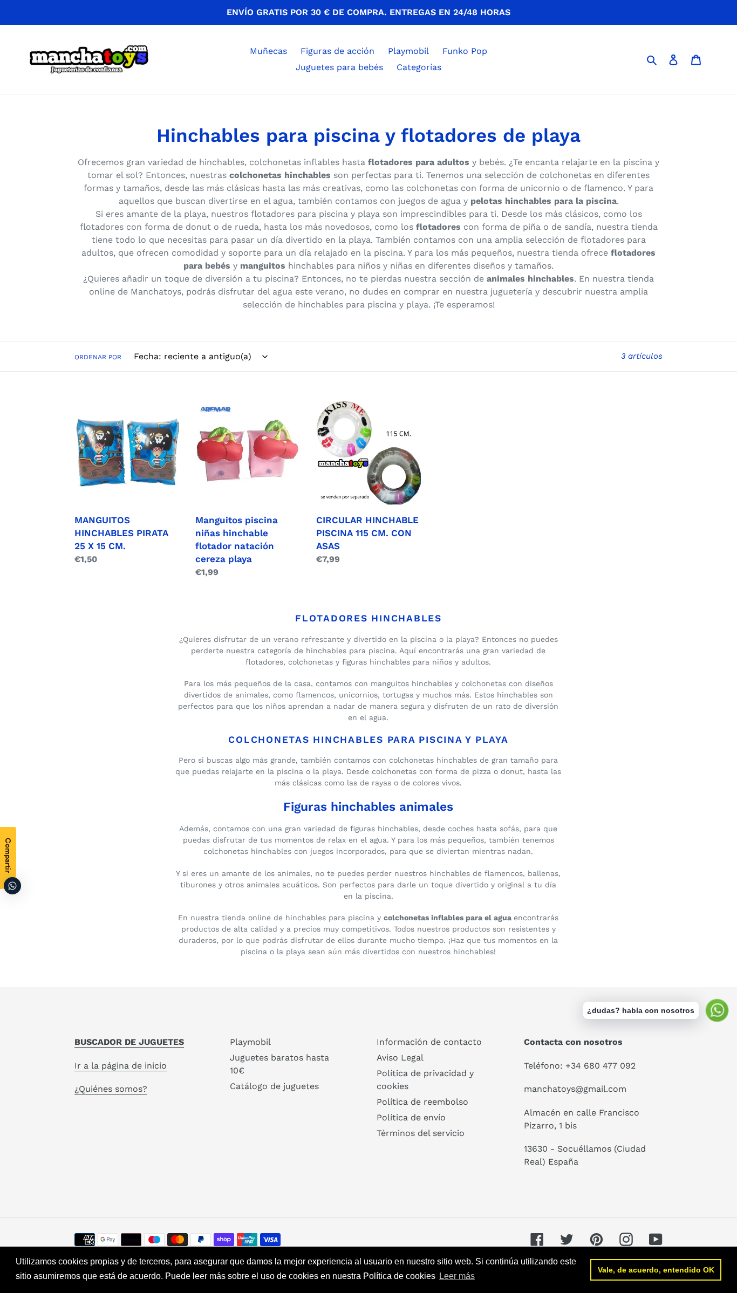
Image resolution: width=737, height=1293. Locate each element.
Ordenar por (97, 357)
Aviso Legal (400, 1057)
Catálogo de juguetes (274, 1086)
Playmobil (250, 1042)
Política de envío (411, 1117)
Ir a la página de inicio (120, 1066)
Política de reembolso (422, 1102)
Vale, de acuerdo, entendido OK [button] (656, 1269)
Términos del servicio (421, 1133)
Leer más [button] (457, 1276)
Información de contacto (429, 1042)
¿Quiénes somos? (110, 1089)
